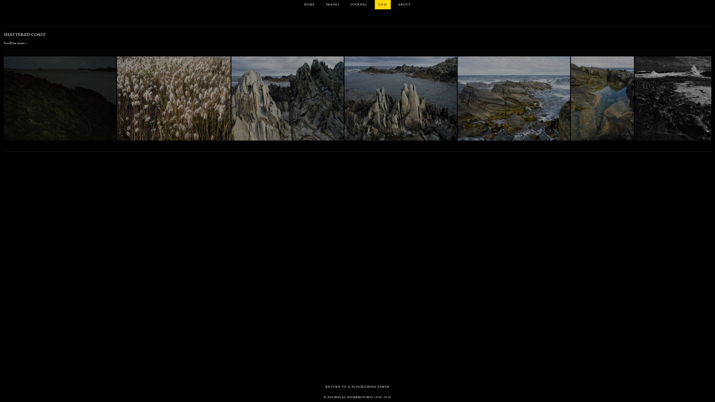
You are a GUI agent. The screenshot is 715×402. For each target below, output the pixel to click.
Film (383, 4)
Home (309, 4)
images (332, 4)
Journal (359, 4)
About (404, 4)
